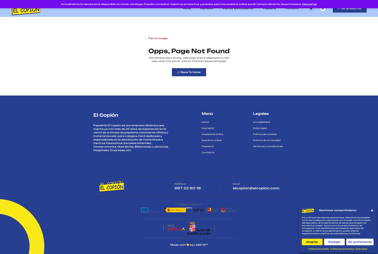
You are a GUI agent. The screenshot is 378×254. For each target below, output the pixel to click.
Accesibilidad (261, 122)
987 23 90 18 (196, 188)
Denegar (334, 242)
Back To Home (191, 72)
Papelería (269, 8)
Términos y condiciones (268, 146)
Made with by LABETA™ (189, 244)
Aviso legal (361, 249)
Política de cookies (318, 249)
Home (187, 8)
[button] (372, 210)
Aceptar (312, 242)
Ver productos (351, 8)
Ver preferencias (360, 242)
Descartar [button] (309, 4)
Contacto (292, 8)
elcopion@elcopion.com (256, 188)
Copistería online (212, 134)
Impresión (206, 8)
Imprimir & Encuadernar (238, 8)
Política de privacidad (342, 249)
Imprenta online (212, 140)
